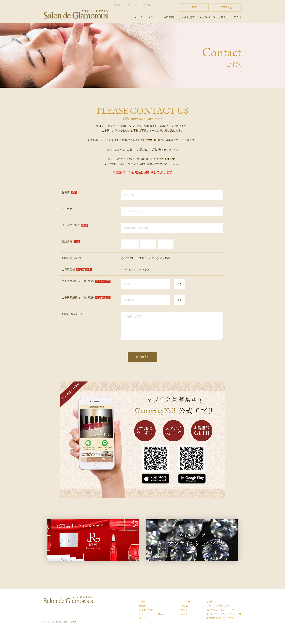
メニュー (153, 17)
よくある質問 (187, 17)
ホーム (139, 17)
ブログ (237, 17)
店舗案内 (168, 17)
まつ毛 (184, 605)
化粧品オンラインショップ (220, 609)
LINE (194, 7)
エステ (184, 609)
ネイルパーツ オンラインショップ (223, 614)
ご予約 (209, 601)
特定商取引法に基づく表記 (220, 618)
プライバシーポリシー (217, 605)
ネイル (184, 614)
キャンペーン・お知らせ (214, 17)
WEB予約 (226, 7)
